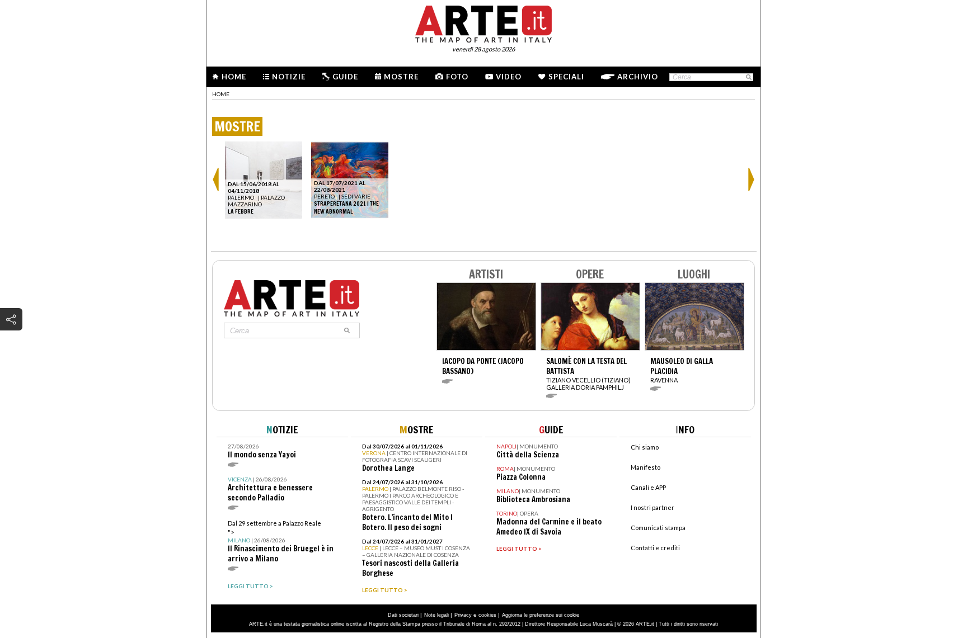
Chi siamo (645, 447)
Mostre (401, 76)
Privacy (463, 615)
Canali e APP (648, 487)
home (220, 94)
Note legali (436, 615)
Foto (457, 76)
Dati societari (403, 615)
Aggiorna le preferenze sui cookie (540, 615)
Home (234, 76)
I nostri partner (652, 507)
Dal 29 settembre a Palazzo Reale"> (281, 541)
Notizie (289, 76)
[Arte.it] (483, 22)
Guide (345, 76)
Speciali (566, 76)
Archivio (637, 76)
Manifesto (645, 467)
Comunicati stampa (658, 527)
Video (509, 76)
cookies (487, 615)
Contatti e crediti (655, 547)
